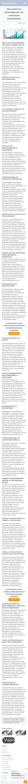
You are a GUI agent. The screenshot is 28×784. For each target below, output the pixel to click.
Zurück (20, 23)
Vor (24, 23)
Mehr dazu (17, 722)
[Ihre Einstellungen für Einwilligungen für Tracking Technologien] (2, 782)
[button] (3, 733)
